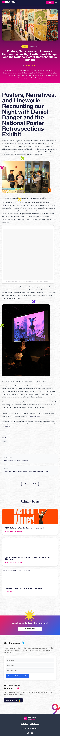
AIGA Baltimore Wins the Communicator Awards (24, 528)
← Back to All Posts (30, 484)
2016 (5, 441)
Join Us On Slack (11, 700)
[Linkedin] (32, 733)
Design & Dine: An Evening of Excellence (16, 460)
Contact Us (24, 724)
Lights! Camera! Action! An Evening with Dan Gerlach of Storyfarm (27, 558)
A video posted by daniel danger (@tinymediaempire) (19, 281)
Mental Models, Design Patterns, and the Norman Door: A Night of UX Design (26, 471)
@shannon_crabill (7, 427)
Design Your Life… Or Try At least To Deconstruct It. (25, 588)
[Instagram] (28, 733)
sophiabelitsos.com (35, 416)
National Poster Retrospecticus (21, 143)
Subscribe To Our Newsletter (17, 676)
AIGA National (34, 724)
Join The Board (30, 629)
